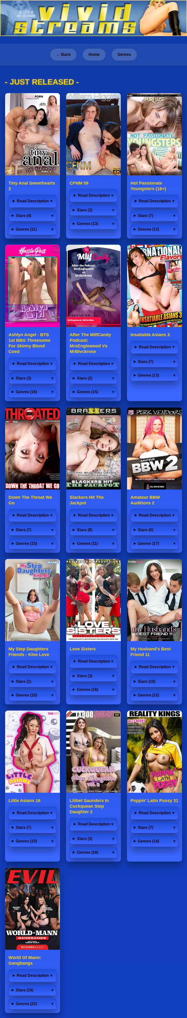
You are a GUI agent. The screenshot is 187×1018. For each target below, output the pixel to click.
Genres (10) (26, 695)
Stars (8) (84, 530)
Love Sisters (83, 648)
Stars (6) (145, 530)
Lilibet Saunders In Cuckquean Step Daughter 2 (89, 806)
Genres (124, 54)
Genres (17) (148, 543)
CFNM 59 (79, 183)
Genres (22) (26, 1004)
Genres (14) (148, 841)
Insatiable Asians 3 (150, 334)
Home (94, 54)
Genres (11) (26, 229)
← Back (63, 54)
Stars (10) (146, 681)
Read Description (33, 201)
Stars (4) (23, 216)
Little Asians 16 (24, 800)
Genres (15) (87, 392)
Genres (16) (26, 392)
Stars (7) (145, 216)
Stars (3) (84, 210)
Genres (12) (148, 695)
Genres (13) (87, 224)
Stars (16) (24, 990)
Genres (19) (87, 852)
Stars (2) (84, 378)
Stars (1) (23, 681)
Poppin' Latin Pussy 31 (154, 800)
